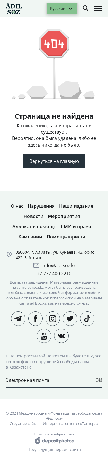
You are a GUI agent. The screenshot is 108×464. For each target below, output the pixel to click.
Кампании (30, 237)
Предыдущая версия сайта (54, 449)
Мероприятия (64, 216)
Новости (33, 216)
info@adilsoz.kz (59, 265)
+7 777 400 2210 (54, 273)
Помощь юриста (66, 237)
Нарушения (41, 206)
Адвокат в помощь (34, 226)
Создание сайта (23, 423)
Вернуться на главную (54, 161)
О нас (17, 206)
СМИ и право (76, 226)
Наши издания (76, 206)
